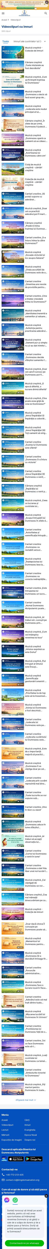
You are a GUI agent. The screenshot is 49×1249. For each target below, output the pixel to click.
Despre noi (30, 1140)
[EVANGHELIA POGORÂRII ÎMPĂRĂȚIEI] (24, 13)
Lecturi (5, 1130)
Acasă (4, 20)
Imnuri (28, 1125)
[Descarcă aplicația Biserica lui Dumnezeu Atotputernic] (4, 1158)
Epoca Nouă (31, 1135)
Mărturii (5, 1135)
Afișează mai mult (24, 1100)
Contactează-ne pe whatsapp (24, 1243)
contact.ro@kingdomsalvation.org (22, 1180)
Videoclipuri (16, 20)
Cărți (27, 1120)
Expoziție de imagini (12, 1140)
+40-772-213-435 (15, 1174)
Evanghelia (30, 1130)
